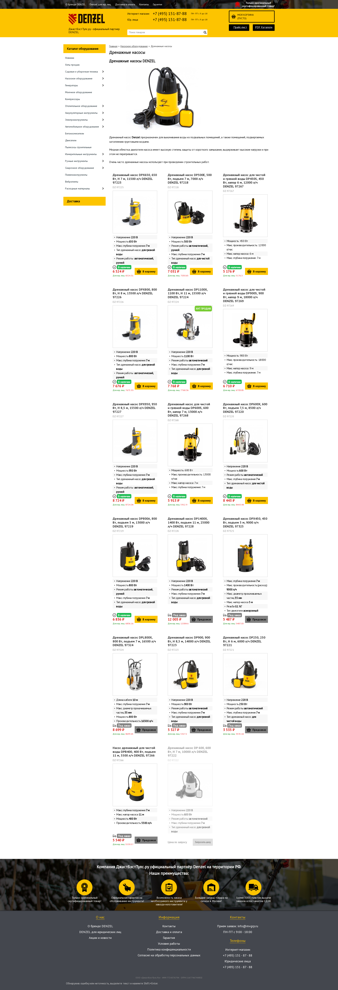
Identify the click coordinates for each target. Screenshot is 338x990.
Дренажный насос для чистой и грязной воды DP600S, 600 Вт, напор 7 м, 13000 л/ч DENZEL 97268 (189, 410)
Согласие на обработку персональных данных (169, 955)
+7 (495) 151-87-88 (170, 13)
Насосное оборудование (134, 46)
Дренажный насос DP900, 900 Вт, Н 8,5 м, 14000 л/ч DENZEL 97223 (189, 641)
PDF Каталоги (263, 27)
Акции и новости (100, 938)
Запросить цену (203, 842)
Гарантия (157, 4)
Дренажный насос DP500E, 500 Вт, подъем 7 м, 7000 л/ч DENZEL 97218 (190, 178)
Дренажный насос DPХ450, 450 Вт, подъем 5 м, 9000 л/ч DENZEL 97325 (245, 522)
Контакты (144, 4)
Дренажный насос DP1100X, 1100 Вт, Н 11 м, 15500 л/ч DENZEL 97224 (188, 293)
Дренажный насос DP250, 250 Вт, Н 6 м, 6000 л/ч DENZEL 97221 (244, 641)
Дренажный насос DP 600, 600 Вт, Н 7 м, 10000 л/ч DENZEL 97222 (189, 751)
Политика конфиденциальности (169, 949)
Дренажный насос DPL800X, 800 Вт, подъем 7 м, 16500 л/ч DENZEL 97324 (134, 641)
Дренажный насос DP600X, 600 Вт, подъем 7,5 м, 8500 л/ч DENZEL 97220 (245, 408)
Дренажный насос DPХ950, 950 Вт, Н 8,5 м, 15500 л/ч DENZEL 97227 (135, 408)
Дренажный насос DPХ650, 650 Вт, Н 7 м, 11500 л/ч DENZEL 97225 (135, 178)
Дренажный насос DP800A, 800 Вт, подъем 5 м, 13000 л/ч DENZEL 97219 (135, 522)
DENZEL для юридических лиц (100, 932)
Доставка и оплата (125, 4)
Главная (113, 46)
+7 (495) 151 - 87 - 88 (237, 955)
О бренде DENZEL (75, 4)
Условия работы (169, 944)
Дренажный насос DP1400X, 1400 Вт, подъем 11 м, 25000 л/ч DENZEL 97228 (188, 522)
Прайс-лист (240, 27)
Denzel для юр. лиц (100, 4)
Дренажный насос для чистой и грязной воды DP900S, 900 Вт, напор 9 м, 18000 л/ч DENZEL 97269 (244, 295)
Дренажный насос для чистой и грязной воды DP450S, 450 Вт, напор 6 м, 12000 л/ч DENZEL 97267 (244, 180)
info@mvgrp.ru (248, 926)
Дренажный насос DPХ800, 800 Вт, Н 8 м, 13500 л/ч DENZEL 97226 (135, 293)
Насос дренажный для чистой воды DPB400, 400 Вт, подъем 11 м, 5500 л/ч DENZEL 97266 (134, 751)
